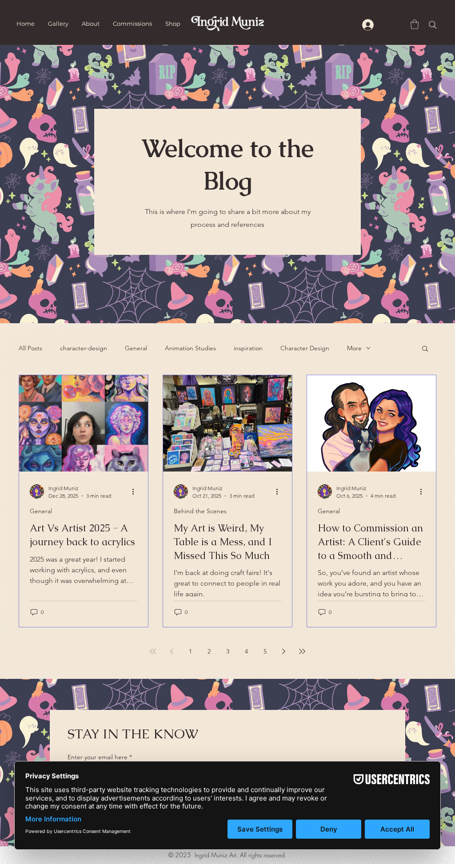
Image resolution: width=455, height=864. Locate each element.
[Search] (432, 25)
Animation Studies (190, 348)
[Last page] (302, 651)
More (354, 348)
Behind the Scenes (200, 511)
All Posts (30, 348)
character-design (83, 348)
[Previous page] (172, 651)
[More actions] (136, 491)
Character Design (304, 348)
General (136, 348)
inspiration (248, 348)
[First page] (153, 651)
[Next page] (283, 651)
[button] (415, 24)
